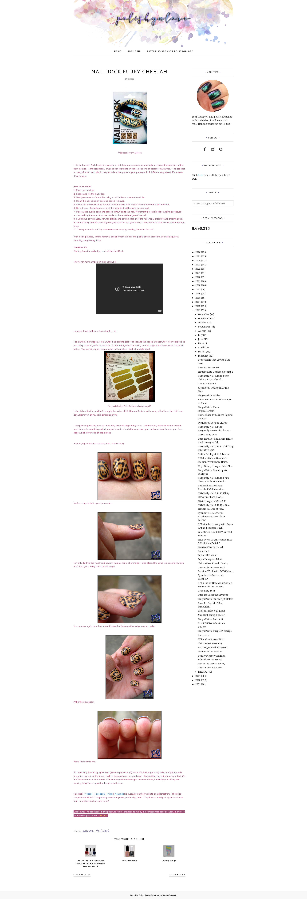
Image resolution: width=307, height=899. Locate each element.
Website (88, 794)
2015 (198, 297)
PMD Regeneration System (212, 647)
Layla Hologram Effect (210, 559)
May (200, 343)
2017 (198, 289)
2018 (198, 285)
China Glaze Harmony (210, 643)
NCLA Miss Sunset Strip (211, 639)
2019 (198, 281)
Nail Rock (102, 831)
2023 (198, 264)
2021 (198, 272)
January (202, 671)
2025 (198, 256)
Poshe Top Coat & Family (211, 663)
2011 (198, 675)
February (203, 355)
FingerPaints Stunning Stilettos (215, 598)
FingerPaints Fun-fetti (210, 619)
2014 (198, 301)
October (202, 322)
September (204, 326)
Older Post (176, 874)
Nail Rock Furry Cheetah (211, 614)
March (201, 351)
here (200, 175)
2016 (198, 293)
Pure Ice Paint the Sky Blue (213, 594)
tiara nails (203, 635)
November (204, 318)
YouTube (119, 794)
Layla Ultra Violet (207, 554)
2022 (198, 268)
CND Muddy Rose (207, 434)
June (200, 339)
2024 (198, 260)
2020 (198, 277)
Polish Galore (144, 895)
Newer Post (83, 874)
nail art (88, 831)
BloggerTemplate (169, 895)
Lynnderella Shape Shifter (213, 422)
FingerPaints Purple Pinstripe (215, 630)
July (200, 334)
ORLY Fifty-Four (206, 590)
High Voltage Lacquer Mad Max (215, 466)
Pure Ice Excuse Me (209, 367)
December (203, 314)
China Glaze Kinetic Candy (213, 563)
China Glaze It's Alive (210, 667)
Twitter (109, 794)
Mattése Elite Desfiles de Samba (215, 371)
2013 (198, 306)
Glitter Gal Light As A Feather (214, 454)
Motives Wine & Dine (210, 651)
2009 (198, 684)
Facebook (99, 794)
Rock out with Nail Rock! (211, 610)
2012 (198, 310)
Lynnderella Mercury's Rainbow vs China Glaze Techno (211, 516)
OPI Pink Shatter (207, 383)
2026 (198, 252)
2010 (198, 680)
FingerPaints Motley (209, 395)
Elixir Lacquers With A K (212, 501)
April (201, 347)
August (202, 330)
